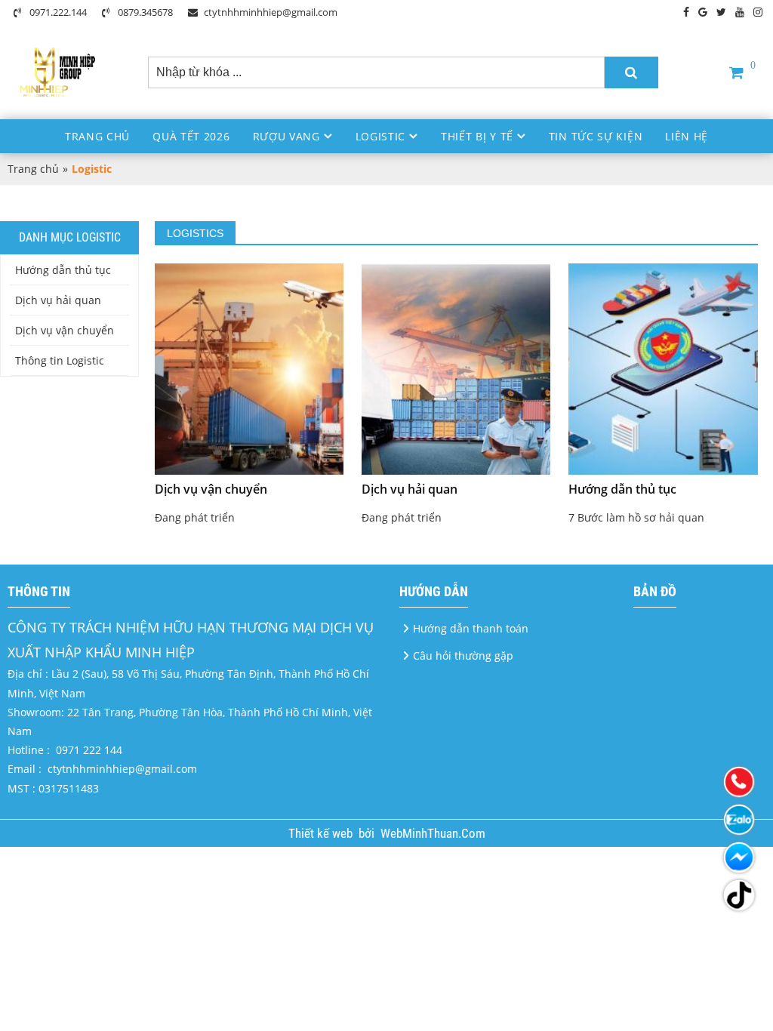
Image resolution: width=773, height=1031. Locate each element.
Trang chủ (97, 136)
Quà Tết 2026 (190, 136)
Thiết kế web (322, 833)
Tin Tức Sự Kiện (596, 136)
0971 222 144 (89, 750)
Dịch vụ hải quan (58, 300)
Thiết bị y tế (477, 136)
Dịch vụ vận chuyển (64, 330)
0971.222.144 (57, 12)
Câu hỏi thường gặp (463, 655)
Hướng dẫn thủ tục (63, 270)
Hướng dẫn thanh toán (470, 628)
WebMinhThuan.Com (432, 833)
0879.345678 (144, 12)
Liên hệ (686, 136)
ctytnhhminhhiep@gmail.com (270, 12)
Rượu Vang (286, 136)
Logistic (381, 136)
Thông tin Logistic (59, 360)
